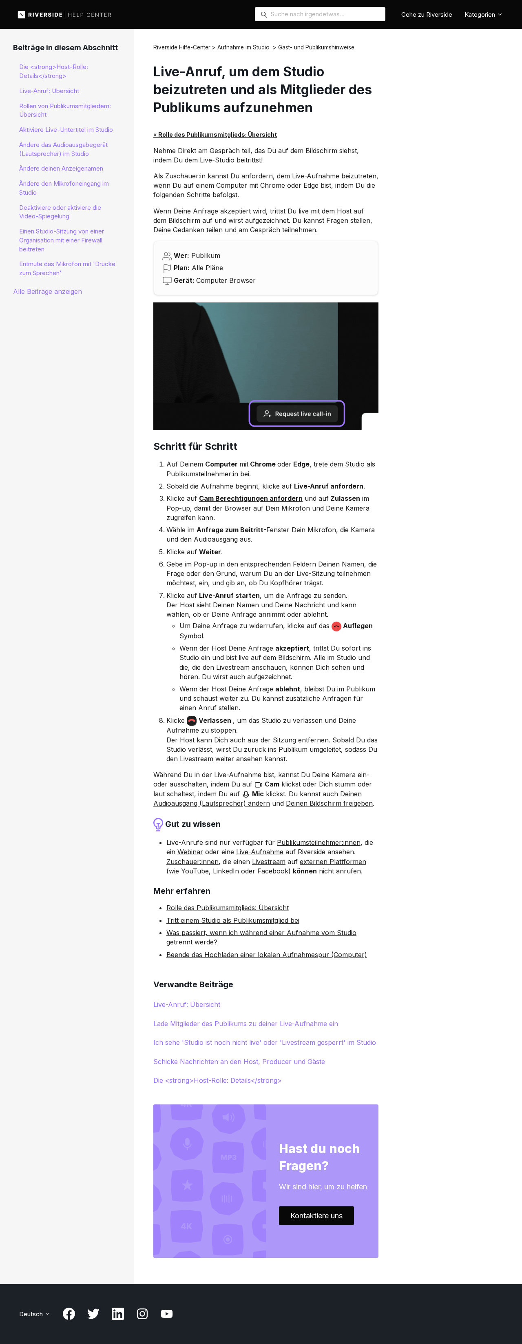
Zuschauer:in (185, 176)
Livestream (268, 861)
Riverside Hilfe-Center (181, 47)
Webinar (190, 852)
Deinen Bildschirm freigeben (329, 803)
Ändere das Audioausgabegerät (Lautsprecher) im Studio (63, 149)
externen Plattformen (333, 861)
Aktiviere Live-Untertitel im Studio (66, 129)
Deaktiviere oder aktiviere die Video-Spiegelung (60, 212)
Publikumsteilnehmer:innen (319, 842)
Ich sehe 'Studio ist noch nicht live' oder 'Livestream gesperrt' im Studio (264, 1042)
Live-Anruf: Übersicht (186, 1004)
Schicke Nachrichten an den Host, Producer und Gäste (239, 1061)
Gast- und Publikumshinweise (316, 47)
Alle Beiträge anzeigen (47, 291)
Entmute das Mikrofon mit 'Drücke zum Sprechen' (67, 268)
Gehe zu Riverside (426, 14)
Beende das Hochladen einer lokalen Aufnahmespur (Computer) (266, 955)
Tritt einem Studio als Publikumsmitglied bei (232, 920)
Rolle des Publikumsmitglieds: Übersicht (227, 908)
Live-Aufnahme (259, 852)
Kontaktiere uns (316, 1215)
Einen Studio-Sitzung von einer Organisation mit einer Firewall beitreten (61, 240)
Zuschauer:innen (192, 861)
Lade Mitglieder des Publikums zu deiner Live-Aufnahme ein (245, 1024)
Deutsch (31, 1314)
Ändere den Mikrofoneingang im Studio (64, 188)
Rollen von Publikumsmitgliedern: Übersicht (65, 110)
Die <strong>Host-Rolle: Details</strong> (217, 1080)
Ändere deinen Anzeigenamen (61, 168)
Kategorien (480, 14)
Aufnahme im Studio (243, 47)
